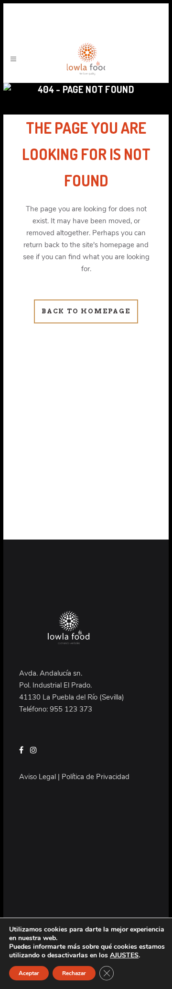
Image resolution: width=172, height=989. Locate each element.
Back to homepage (86, 311)
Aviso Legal (37, 777)
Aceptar (29, 973)
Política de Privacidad (95, 777)
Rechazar (74, 973)
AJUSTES (124, 955)
